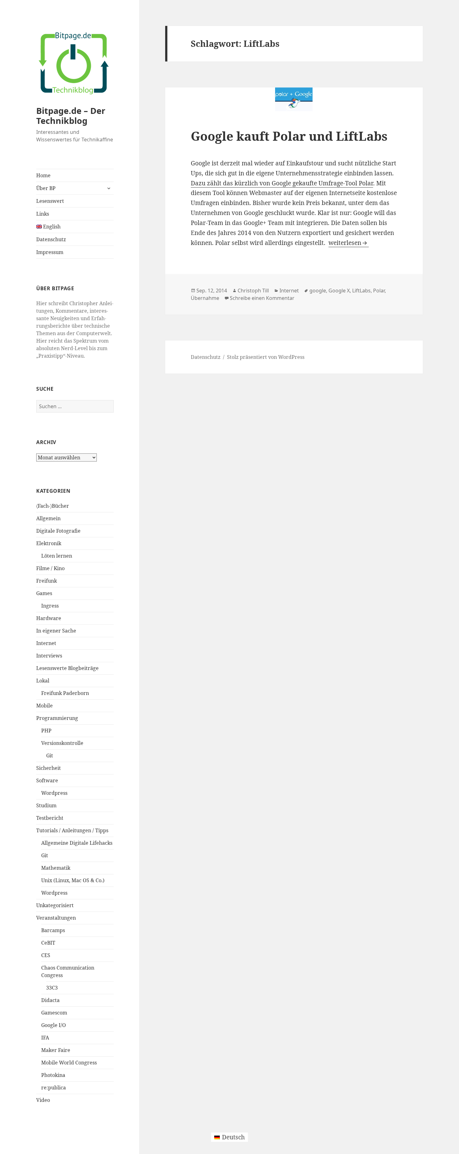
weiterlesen (348, 243)
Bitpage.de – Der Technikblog (70, 115)
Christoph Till (253, 290)
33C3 (52, 987)
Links (42, 213)
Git (49, 755)
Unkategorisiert (55, 905)
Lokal (42, 680)
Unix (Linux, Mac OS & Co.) (73, 880)
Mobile (44, 705)
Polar (379, 290)
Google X (339, 290)
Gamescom (54, 1012)
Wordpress (54, 793)
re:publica (53, 1087)
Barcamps (53, 930)
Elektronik (48, 543)
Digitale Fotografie (58, 530)
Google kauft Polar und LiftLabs (289, 136)
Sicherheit (48, 768)
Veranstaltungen (56, 917)
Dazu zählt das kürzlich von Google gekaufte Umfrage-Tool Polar (282, 183)
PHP (46, 730)
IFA (45, 1037)
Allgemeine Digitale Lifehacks (76, 842)
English (51, 226)
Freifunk (46, 580)
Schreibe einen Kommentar (262, 298)
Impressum (49, 252)
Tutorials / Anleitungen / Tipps (72, 830)
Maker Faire (55, 1050)
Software (47, 780)
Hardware (48, 618)
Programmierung (57, 718)
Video (43, 1100)
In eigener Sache (56, 630)
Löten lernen (56, 555)
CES (45, 955)
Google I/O (53, 1025)
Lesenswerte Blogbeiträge (67, 668)
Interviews (49, 655)
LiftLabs (361, 290)
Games (44, 593)
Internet (46, 643)
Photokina (53, 1075)
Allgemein (48, 518)
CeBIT (48, 942)
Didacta (50, 1000)
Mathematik (55, 867)
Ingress (50, 605)
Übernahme (205, 298)
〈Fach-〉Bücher (52, 505)
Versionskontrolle (62, 743)
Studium (46, 805)
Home (43, 175)
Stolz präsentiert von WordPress (265, 357)
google (317, 290)
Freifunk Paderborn (65, 693)
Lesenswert (50, 201)
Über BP (46, 188)
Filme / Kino (50, 568)
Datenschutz (51, 239)
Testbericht (49, 817)
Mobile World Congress (69, 1062)
